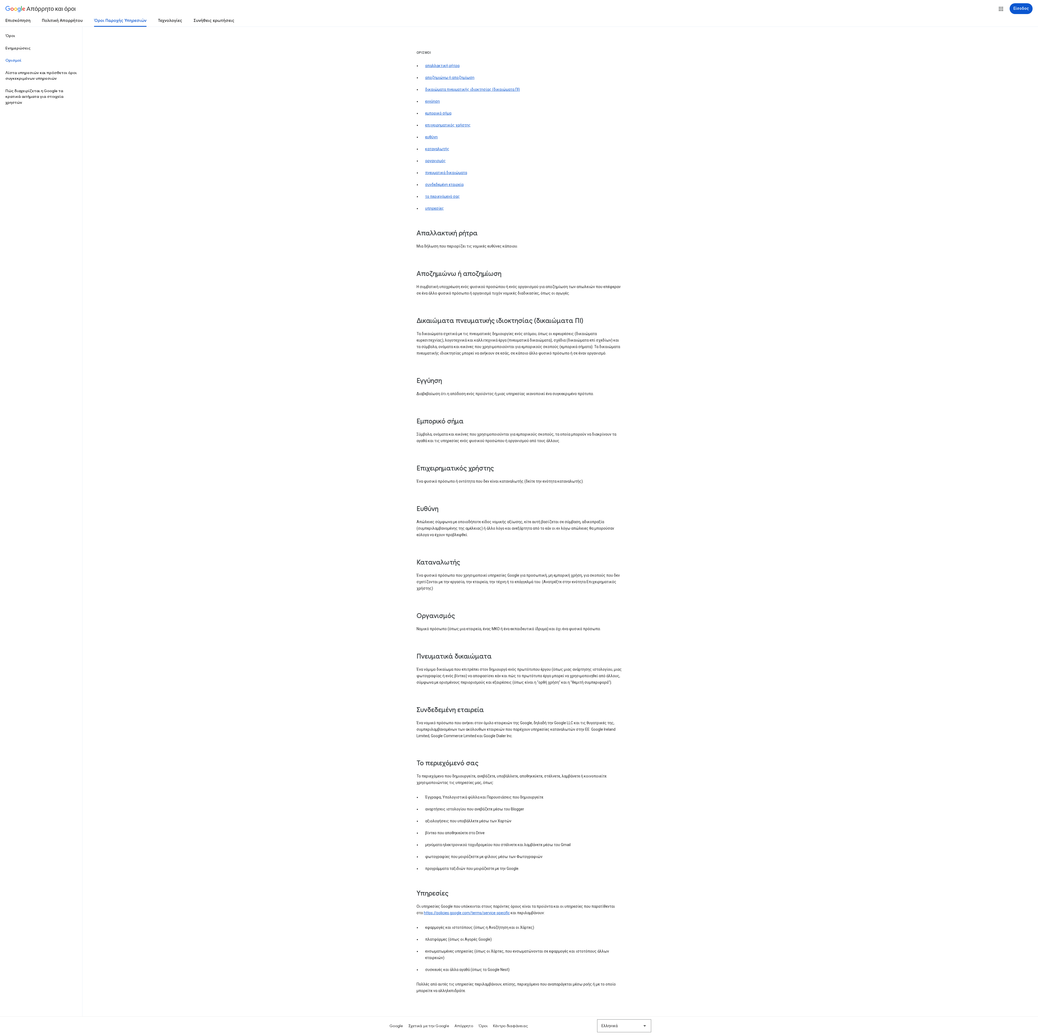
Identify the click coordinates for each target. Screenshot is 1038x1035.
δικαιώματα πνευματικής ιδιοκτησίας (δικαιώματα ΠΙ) (472, 89)
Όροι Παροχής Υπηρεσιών (120, 20)
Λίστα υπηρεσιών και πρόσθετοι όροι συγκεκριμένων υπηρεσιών (41, 75)
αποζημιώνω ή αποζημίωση (449, 77)
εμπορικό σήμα (438, 113)
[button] (1001, 9)
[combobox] (624, 1025)
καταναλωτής (437, 149)
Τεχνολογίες (170, 20)
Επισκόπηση (18, 20)
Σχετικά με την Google (428, 1025)
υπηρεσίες (434, 208)
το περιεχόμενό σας (442, 196)
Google (396, 1025)
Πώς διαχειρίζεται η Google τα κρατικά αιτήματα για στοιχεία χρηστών (34, 96)
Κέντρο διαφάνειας (510, 1025)
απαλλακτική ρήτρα (442, 66)
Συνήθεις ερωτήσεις (214, 20)
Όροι (10, 35)
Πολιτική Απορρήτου (62, 20)
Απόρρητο (463, 1025)
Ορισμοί (13, 60)
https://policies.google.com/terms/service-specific (467, 913)
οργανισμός (435, 161)
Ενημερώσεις (18, 48)
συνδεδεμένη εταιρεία (444, 184)
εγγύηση (432, 101)
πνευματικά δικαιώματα (446, 173)
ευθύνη (431, 137)
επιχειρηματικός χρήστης (448, 125)
